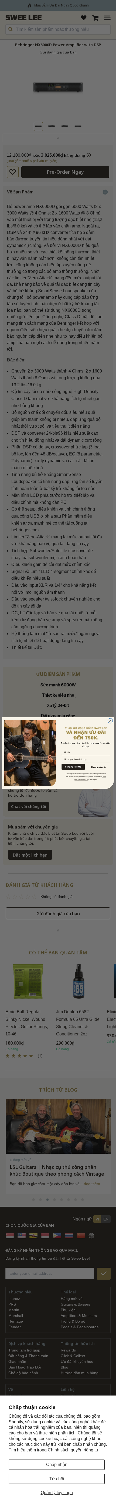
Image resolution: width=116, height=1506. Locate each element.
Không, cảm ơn (98, 767)
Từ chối (56, 1479)
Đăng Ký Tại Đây (73, 767)
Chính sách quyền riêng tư (73, 1450)
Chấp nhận (56, 1464)
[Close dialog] (110, 720)
